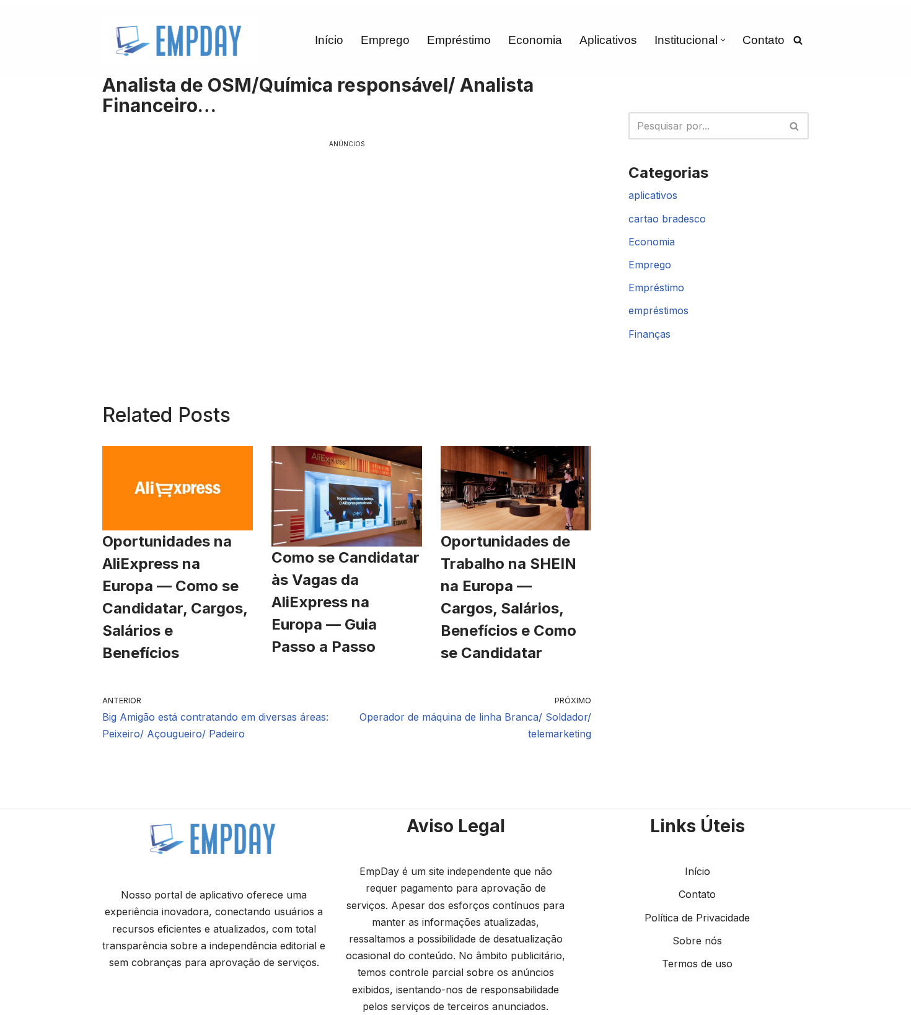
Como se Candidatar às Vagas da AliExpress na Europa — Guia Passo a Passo (345, 602)
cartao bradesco (667, 219)
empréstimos (658, 310)
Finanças (649, 334)
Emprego (385, 39)
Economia (535, 39)
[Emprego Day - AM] (179, 40)
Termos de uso (697, 963)
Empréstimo (459, 39)
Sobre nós (697, 940)
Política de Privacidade (697, 918)
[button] (723, 40)
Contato (763, 39)
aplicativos (652, 195)
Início (329, 39)
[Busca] (798, 40)
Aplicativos (608, 39)
